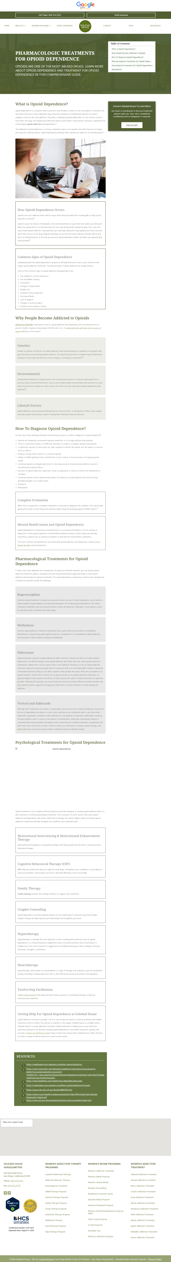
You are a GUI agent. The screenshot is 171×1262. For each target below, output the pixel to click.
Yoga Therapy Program (55, 1231)
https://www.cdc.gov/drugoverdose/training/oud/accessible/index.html (58, 1100)
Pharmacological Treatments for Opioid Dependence (132, 61)
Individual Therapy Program (57, 1214)
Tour (131, 26)
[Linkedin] (9, 1193)
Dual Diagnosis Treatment (56, 1186)
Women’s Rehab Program (99, 1176)
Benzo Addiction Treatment (142, 1186)
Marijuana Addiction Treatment (144, 1209)
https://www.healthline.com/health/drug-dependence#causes (54, 1081)
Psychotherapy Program (55, 1226)
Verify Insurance (65, 26)
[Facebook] (5, 1193)
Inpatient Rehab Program (99, 1199)
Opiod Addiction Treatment (142, 1226)
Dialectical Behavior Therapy (57, 1180)
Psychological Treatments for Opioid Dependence (132, 65)
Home (6, 26)
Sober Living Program (97, 1219)
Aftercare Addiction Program (100, 1236)
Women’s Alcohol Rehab (98, 1182)
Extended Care (94, 1230)
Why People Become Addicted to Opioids (128, 53)
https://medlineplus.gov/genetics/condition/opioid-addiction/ (54, 1064)
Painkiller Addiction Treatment (144, 1231)
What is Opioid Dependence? (124, 49)
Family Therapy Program (56, 1203)
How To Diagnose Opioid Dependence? (128, 57)
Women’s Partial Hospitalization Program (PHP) (105, 1212)
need (19, 685)
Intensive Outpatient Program (101, 1205)
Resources (155, 26)
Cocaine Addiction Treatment (143, 1191)
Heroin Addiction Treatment (143, 1203)
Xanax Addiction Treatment (143, 1237)
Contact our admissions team (37, 1033)
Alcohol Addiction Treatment (143, 1180)
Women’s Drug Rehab (97, 1188)
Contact (107, 26)
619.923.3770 (14, 1185)
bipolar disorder (24, 545)
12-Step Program (95, 1225)
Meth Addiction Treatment (142, 1214)
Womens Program (40, 26)
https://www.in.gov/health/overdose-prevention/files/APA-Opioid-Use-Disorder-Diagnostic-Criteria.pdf (62, 1096)
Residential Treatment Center (100, 1194)
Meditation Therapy (53, 1220)
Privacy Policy (155, 1259)
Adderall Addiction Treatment (144, 1174)
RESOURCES (117, 69)
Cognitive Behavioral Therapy (58, 1174)
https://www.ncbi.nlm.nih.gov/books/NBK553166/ (49, 1090)
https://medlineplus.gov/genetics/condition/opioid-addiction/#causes (58, 1085)
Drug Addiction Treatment (142, 1197)
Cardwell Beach (46, 1259)
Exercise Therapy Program (56, 1197)
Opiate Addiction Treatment (143, 1220)
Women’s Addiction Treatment (101, 1171)
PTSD (97, 542)
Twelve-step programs (27, 995)
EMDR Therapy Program (55, 1191)
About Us (19, 26)
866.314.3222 (17, 1180)
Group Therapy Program (56, 1209)
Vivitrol (20, 729)
